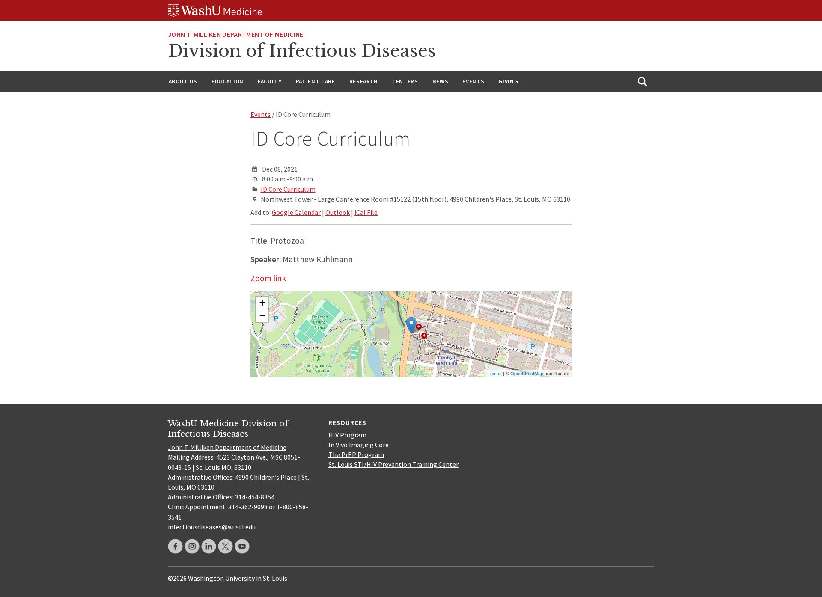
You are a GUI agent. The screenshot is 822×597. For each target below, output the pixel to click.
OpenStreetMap (526, 373)
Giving (508, 81)
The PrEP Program (356, 454)
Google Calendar (296, 212)
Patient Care (315, 81)
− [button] (262, 315)
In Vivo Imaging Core (358, 444)
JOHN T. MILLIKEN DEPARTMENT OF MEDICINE (235, 34)
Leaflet (495, 373)
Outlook (337, 212)
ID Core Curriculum (288, 189)
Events (473, 81)
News (440, 81)
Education (227, 81)
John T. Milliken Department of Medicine (227, 447)
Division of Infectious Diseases (302, 51)
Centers (405, 81)
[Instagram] (192, 546)
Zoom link (268, 278)
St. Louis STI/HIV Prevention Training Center (393, 464)
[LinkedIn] (208, 546)
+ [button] (262, 302)
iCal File (366, 212)
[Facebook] (175, 546)
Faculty (270, 81)
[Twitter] (225, 546)
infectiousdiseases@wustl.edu (212, 527)
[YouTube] (242, 546)
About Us (183, 81)
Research (363, 81)
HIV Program (347, 435)
